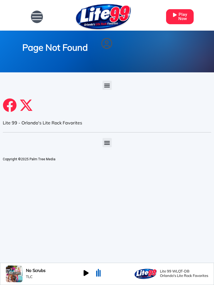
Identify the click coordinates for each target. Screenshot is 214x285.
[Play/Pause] (86, 274)
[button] (107, 85)
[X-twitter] (26, 105)
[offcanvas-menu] (37, 17)
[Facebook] (10, 105)
